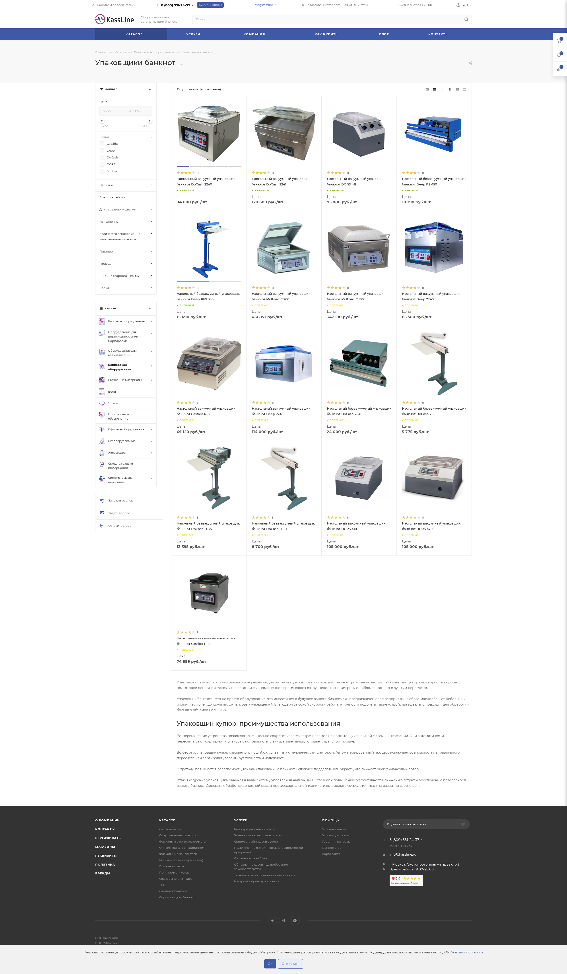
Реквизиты (106, 855)
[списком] (458, 89)
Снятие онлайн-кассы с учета (256, 841)
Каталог (167, 820)
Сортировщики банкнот (177, 897)
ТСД (162, 885)
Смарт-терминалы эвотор (178, 835)
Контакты (105, 829)
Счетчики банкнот (173, 891)
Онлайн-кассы (170, 829)
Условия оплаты (334, 829)
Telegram (283, 920)
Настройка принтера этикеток (257, 881)
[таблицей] (465, 89)
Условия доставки (335, 835)
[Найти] (466, 19)
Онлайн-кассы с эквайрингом (181, 847)
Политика (105, 864)
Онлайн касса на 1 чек (250, 858)
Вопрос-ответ (332, 847)
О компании (107, 820)
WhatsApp (295, 920)
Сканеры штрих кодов (175, 878)
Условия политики (467, 952)
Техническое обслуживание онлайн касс (265, 875)
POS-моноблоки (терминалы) (181, 860)
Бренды (102, 873)
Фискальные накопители (178, 854)
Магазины (105, 847)
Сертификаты (108, 838)
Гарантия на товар (336, 841)
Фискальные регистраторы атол (183, 841)
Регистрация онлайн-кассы (255, 829)
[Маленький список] (427, 89)
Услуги (241, 820)
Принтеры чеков (171, 866)
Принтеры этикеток (174, 872)
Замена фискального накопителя (259, 835)
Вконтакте (272, 920)
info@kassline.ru (266, 5)
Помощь (330, 820)
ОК (270, 964)
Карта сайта (331, 854)
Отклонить (290, 964)
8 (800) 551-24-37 (175, 5)
